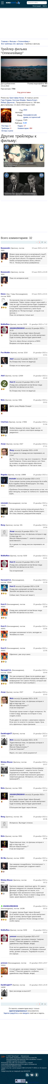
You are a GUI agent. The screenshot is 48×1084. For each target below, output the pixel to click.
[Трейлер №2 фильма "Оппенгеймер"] (24, 184)
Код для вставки (24, 92)
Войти (45, 6)
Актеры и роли (7, 131)
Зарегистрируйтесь (11, 1013)
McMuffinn (5, 324)
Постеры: (5, 126)
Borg (12, 450)
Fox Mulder (5, 353)
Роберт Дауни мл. (8, 102)
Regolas (4, 475)
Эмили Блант (31, 100)
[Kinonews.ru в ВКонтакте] (32, 1075)
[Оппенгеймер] (6, 116)
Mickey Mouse (6, 762)
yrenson (13, 936)
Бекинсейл (5, 248)
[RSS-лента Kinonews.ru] (27, 1075)
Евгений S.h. (6, 580)
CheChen (4, 422)
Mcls (3, 400)
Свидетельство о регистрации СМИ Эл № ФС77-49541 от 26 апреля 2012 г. (24, 1068)
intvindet (12, 479)
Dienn (3, 294)
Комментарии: (25, 128)
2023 (25, 110)
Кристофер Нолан (17, 98)
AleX (12, 359)
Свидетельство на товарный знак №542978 (15, 1071)
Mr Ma (3, 858)
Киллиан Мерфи (19, 100)
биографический (29, 115)
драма (25, 117)
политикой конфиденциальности (12, 1064)
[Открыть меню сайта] (2, 3)
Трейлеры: (6, 128)
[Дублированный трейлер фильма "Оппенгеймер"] (24, 156)
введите (26, 1013)
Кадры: (22, 126)
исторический (34, 117)
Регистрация (37, 6)
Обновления (25, 1056)
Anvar (3, 444)
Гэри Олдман (6, 100)
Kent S (12, 382)
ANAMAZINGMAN (17, 328)
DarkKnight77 (6, 733)
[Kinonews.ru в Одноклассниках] (36, 1075)
